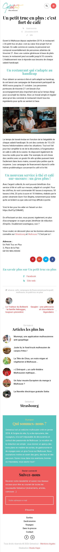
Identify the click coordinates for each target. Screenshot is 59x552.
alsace (11, 290)
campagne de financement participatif (36, 290)
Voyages (29, 525)
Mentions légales (47, 544)
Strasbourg (20, 234)
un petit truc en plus (34, 292)
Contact (29, 532)
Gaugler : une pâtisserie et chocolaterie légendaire (42, 309)
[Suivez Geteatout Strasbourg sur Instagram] (32, 537)
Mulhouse (32, 234)
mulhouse (20, 292)
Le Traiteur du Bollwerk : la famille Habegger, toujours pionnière (16, 309)
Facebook (31, 276)
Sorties (29, 518)
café (17, 290)
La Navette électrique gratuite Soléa (31, 391)
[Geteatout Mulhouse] (13, 12)
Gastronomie (30, 521)
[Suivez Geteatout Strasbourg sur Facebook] (26, 537)
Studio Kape (34, 548)
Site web (31, 280)
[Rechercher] (47, 6)
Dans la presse (29, 528)
